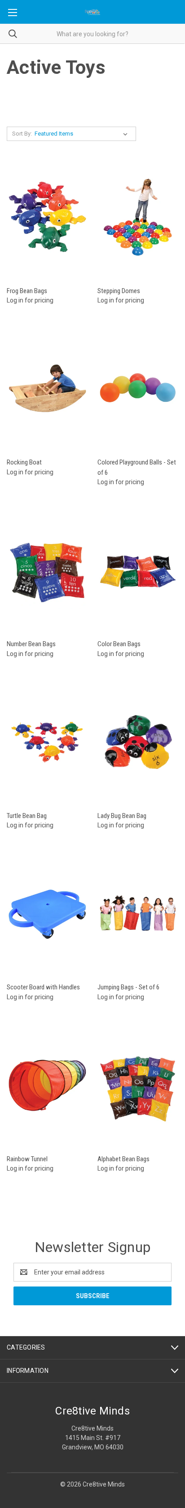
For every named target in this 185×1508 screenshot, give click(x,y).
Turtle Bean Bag (27, 816)
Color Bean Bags (119, 644)
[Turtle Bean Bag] (47, 742)
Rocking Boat (24, 462)
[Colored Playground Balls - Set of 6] (138, 389)
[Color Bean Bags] (138, 570)
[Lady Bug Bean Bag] (138, 742)
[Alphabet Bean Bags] (138, 1085)
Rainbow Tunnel (27, 1159)
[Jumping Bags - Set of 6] (138, 914)
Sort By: (22, 133)
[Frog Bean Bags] (47, 217)
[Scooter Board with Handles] (47, 914)
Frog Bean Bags (27, 291)
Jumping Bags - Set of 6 (128, 987)
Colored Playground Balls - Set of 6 (136, 467)
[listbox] (82, 134)
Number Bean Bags (31, 644)
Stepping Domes (118, 291)
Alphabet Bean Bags (123, 1159)
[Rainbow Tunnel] (47, 1085)
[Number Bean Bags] (47, 570)
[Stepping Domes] (138, 217)
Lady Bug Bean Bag (121, 816)
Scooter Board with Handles (43, 987)
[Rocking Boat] (47, 389)
